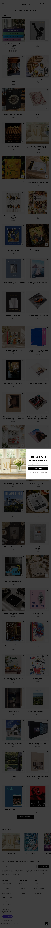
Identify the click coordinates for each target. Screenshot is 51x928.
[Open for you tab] (46, 923)
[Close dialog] (50, 450)
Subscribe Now (38, 468)
